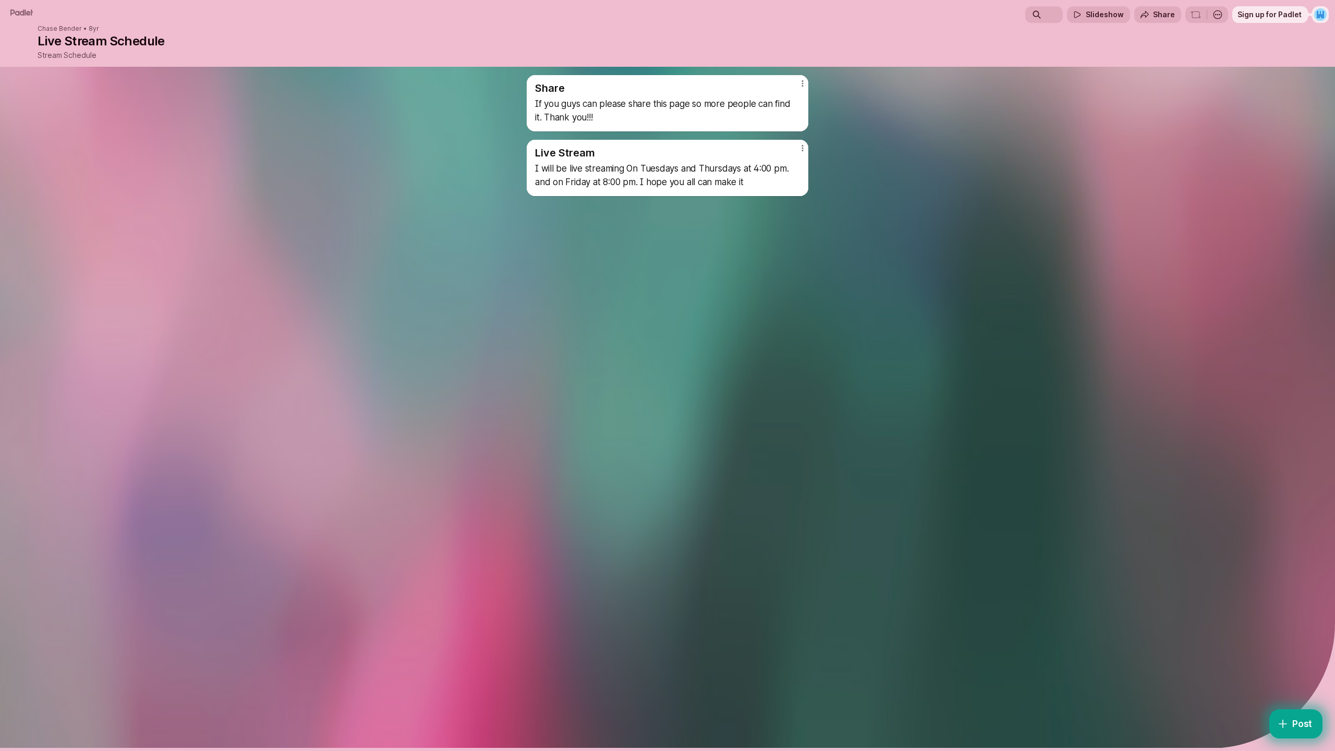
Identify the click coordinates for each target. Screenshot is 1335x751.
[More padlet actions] (1217, 14)
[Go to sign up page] (1320, 14)
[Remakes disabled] (1195, 14)
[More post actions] (802, 83)
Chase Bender (60, 28)
